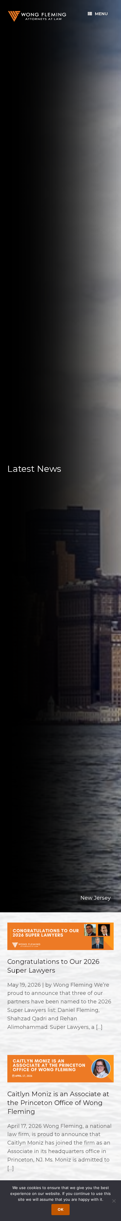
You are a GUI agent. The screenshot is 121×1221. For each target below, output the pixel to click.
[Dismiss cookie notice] (114, 1201)
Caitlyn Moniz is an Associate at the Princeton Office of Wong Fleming (58, 1102)
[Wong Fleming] (36, 16)
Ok (60, 1209)
